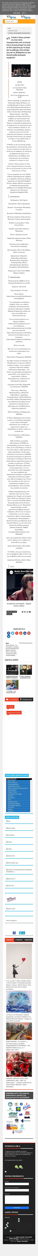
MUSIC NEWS (11, 780)
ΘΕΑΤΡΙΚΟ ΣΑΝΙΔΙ (12, 30)
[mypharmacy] (10, 856)
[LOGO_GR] (10, 885)
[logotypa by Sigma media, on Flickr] (19, 1136)
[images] (9, 842)
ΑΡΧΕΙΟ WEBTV (12, 790)
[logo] (8, 821)
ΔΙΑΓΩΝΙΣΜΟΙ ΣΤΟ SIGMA (14, 794)
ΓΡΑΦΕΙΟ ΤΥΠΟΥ (12, 792)
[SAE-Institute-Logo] (12, 863)
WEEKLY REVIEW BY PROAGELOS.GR (18, 788)
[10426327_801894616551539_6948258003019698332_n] (19, 871)
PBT (17, 1240)
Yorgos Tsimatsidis (22, 1241)
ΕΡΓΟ (9, 799)
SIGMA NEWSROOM (13, 784)
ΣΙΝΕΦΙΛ (10, 809)
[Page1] (19, 18)
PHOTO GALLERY (12, 782)
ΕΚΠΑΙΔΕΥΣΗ (11, 797)
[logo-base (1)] (10, 878)
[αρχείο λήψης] (10, 828)
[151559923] (11, 902)
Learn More (16, 13)
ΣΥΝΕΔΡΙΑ (10, 811)
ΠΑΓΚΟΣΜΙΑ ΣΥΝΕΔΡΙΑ (14, 803)
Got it (24, 13)
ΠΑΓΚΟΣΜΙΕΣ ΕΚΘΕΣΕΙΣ (14, 805)
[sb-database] (10, 835)
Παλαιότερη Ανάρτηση (25, 643)
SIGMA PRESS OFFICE (14, 786)
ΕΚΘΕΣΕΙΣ (10, 796)
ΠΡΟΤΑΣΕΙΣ (11, 807)
